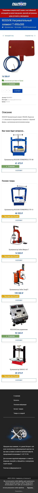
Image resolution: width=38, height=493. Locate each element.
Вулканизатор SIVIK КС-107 (19, 369)
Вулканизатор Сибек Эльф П (19, 289)
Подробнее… (19, 491)
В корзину (17, 91)
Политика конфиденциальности (12, 468)
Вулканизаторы (17, 99)
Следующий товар (29, 35)
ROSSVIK (8, 101)
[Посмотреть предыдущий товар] (3, 36)
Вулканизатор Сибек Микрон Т (19, 249)
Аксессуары (10, 99)
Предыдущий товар (9, 35)
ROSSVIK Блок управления (19, 329)
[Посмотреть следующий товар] (35, 36)
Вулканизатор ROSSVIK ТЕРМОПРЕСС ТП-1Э (19, 210)
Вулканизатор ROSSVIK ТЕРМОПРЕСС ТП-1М (19, 160)
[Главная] (2, 27)
